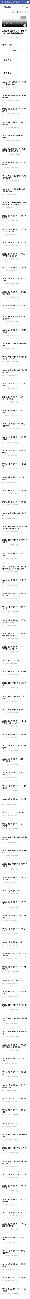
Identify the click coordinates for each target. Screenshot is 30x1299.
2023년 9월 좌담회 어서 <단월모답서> (14, 554)
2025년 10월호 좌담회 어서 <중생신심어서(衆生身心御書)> (14, 203)
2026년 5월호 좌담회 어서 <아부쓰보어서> (14, 110)
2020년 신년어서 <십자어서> (12, 1123)
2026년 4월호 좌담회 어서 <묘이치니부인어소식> (14, 123)
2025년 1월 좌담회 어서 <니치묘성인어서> (14, 331)
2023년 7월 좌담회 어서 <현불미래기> (14, 581)
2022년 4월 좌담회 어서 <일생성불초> (14, 773)
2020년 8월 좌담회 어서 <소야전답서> (14, 1059)
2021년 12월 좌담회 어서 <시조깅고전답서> (14, 838)
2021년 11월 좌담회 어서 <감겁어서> (14, 851)
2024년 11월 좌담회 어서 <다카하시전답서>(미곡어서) (14, 358)
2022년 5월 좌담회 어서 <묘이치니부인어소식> (14, 760)
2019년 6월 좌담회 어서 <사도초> (14, 1212)
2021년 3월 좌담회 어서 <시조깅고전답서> (14, 954)
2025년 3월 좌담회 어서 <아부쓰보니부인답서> (14, 293)
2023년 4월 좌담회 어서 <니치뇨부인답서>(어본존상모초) (14, 621)
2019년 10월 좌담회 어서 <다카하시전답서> (14, 1162)
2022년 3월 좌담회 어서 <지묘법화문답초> (14, 787)
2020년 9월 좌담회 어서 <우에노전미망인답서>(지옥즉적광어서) (14, 1046)
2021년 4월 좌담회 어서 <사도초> (14, 942)
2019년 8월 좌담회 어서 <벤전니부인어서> (14, 1187)
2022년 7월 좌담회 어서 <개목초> (14, 734)
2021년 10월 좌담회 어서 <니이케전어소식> (14, 865)
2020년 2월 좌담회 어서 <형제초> (14, 1098)
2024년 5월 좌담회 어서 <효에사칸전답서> (14, 438)
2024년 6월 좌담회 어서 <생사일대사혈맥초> (14, 424)
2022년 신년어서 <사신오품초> (13, 812)
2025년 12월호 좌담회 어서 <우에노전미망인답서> (14, 176)
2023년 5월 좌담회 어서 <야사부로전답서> (14, 608)
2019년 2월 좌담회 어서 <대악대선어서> (14, 1265)
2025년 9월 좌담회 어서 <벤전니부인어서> (14, 217)
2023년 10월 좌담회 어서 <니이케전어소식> (14, 541)
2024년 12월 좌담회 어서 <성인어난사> (14, 344)
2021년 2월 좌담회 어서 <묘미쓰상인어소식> (14, 968)
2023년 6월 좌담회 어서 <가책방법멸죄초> (14, 594)
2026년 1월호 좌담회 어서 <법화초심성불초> (14, 163)
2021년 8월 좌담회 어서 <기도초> (14, 890)
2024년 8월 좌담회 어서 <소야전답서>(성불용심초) (14, 398)
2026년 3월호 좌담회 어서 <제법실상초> (14, 136)
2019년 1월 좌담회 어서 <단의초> (14, 1277)
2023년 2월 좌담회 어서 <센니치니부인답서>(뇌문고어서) (14, 648)
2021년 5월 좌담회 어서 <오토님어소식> (14, 930)
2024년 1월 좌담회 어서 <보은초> (14, 490)
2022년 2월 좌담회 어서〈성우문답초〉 (14, 800)
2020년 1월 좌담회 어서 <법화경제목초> (14, 1111)
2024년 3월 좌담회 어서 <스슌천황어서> (14, 465)
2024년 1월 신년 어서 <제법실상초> (14, 502)
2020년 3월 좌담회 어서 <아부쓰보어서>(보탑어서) (14, 1086)
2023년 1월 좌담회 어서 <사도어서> (14, 671)
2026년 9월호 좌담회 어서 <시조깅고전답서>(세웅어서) (14, 83)
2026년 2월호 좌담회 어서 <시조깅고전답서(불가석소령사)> (14, 150)
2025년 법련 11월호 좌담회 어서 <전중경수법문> (14, 190)
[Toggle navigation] (25, 6)
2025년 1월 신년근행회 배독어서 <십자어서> (14, 317)
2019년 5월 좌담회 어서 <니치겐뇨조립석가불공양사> (14, 1225)
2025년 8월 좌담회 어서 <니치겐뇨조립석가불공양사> (14, 230)
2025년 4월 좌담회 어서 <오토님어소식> (14, 279)
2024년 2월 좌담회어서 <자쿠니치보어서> (14, 478)
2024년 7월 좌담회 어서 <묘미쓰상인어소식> (14, 411)
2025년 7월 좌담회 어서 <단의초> (14, 242)
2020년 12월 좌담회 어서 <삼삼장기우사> (14, 1006)
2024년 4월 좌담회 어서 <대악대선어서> (14, 451)
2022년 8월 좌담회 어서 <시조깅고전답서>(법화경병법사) (14, 722)
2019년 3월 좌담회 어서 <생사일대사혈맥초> (14, 1251)
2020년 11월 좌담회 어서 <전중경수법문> (14, 1019)
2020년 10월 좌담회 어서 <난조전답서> (14, 1032)
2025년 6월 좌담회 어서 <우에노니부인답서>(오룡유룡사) (14, 255)
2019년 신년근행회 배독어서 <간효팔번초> (14, 1290)
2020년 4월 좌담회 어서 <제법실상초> (14, 1073)
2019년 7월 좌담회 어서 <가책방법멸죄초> (14, 1200)
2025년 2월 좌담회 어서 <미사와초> (14, 305)
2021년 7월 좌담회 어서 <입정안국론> (14, 903)
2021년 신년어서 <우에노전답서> (14, 980)
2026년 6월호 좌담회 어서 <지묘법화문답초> (14, 96)
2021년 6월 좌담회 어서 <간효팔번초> (14, 916)
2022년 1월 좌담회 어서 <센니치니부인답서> (14, 825)
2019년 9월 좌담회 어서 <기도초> (14, 1174)
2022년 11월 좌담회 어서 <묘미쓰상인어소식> (14, 697)
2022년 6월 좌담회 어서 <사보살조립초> (14, 746)
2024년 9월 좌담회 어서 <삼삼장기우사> (14, 384)
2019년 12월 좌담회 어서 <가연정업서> (14, 1135)
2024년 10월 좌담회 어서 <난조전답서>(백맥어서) (14, 371)
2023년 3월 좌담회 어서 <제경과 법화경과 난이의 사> (14, 634)
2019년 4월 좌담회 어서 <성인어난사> (14, 1238)
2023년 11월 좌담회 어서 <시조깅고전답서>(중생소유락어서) (14, 527)
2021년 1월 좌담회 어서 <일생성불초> (14, 992)
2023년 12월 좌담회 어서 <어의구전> (14, 514)
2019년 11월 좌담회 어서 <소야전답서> (14, 1149)
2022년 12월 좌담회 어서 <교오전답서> (14, 684)
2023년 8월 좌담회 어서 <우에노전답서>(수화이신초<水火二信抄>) (14, 567)
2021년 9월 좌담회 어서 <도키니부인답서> (14, 878)
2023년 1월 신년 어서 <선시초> (13, 660)
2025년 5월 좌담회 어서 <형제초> (14, 267)
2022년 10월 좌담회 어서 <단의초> (14, 709)
